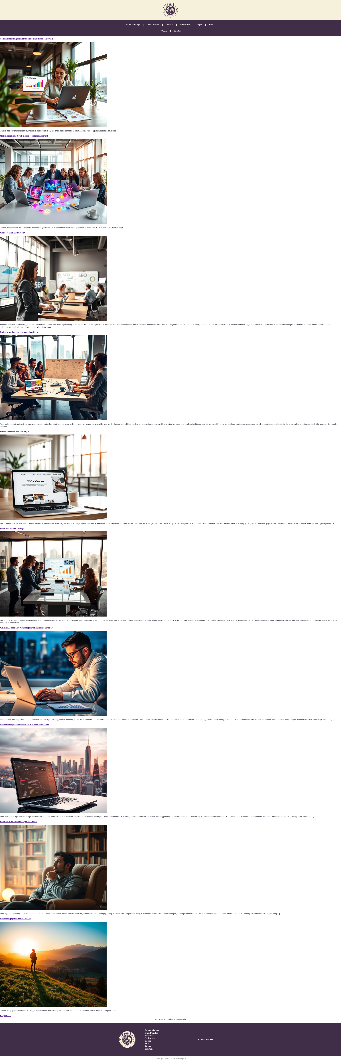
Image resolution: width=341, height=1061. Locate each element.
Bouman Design (133, 25)
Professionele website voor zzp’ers (15, 431)
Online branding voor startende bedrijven (19, 332)
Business (169, 25)
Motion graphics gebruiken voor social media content (24, 136)
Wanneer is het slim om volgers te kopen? (18, 821)
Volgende (5, 1015)
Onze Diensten (153, 25)
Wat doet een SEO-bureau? (12, 233)
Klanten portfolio (205, 1039)
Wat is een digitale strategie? (12, 528)
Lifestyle (177, 31)
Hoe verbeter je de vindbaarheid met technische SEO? (24, 725)
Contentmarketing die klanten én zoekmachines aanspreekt (26, 39)
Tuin (211, 25)
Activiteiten (185, 25)
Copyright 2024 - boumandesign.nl (170, 1058)
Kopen (199, 25)
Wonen (164, 31)
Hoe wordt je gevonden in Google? (15, 919)
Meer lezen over (44, 327)
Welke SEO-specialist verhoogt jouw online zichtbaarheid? (26, 628)
